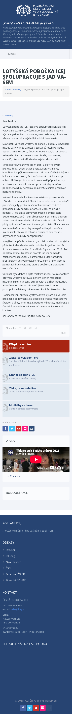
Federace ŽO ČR (15, 574)
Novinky (17, 89)
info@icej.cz (18, 609)
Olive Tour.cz (13, 562)
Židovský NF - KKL (16, 580)
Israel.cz (10, 550)
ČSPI (8, 568)
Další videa (12, 476)
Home (8, 89)
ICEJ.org (10, 556)
